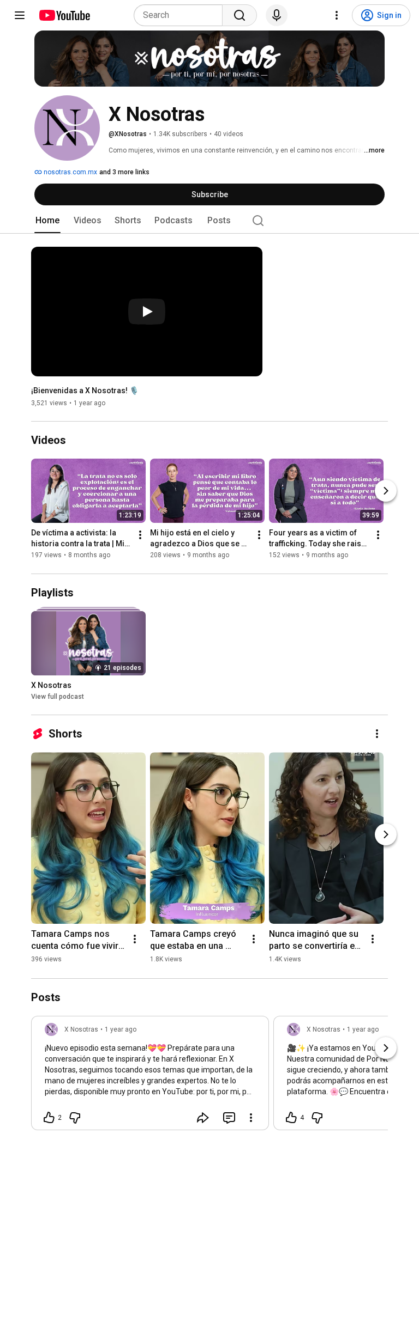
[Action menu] (251, 1118)
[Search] (239, 15)
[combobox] (181, 15)
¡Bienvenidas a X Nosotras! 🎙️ (85, 390)
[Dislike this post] (74, 1117)
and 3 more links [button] (124, 172)
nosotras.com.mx (69, 172)
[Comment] (229, 1118)
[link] (150, 1076)
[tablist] (209, 221)
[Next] (386, 491)
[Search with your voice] (277, 15)
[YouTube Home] (64, 15)
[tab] (47, 221)
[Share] (203, 1118)
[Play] (146, 311)
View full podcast (57, 696)
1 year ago (120, 1029)
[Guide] (19, 15)
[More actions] (140, 535)
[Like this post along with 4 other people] (291, 1117)
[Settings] (336, 15)
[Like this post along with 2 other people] (49, 1117)
